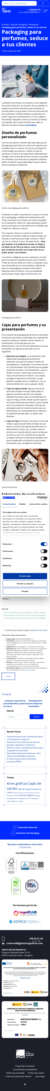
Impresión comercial (27, 827)
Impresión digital (25, 795)
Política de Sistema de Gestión (19, 1076)
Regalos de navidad (17, 801)
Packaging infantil (12, 798)
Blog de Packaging (19, 24)
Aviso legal (40, 1076)
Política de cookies (36, 1073)
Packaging (33, 24)
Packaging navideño (24, 798)
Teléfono (5, 599)
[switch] (44, 551)
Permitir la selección (25, 584)
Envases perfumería (33, 793)
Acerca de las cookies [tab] (38, 504)
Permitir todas (25, 576)
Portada (5, 24)
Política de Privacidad (28, 670)
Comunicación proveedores (25, 1069)
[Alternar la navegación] (45, 11)
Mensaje (5, 609)
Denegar (25, 591)
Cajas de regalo (24, 789)
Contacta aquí (25, 847)
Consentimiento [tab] (9, 504)
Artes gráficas (17, 783)
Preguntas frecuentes (25, 1066)
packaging (31, 125)
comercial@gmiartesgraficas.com (29, 12)
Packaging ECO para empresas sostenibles (35, 703)
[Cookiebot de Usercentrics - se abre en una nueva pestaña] (37, 497)
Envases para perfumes (20, 793)
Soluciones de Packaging (27, 833)
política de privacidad (39, 630)
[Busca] (43, 3)
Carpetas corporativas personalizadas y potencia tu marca (15, 703)
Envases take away (12, 795)
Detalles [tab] (22, 504)
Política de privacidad (15, 1073)
